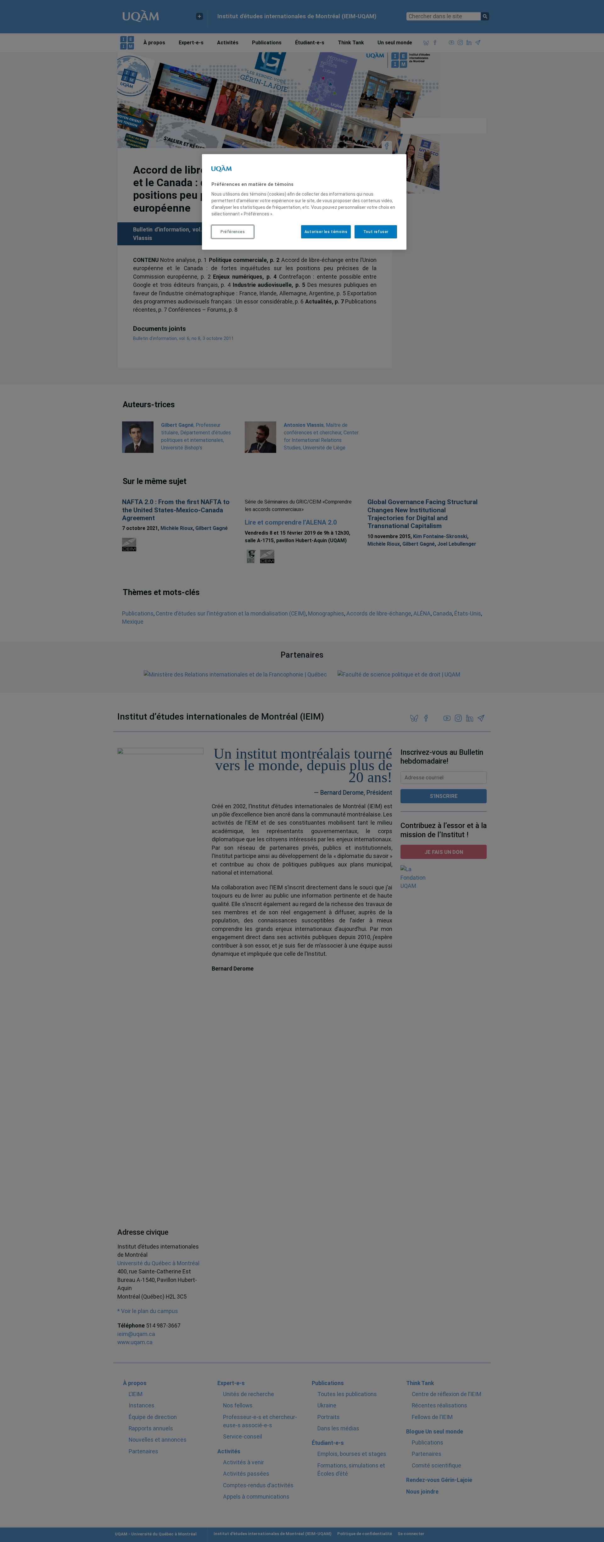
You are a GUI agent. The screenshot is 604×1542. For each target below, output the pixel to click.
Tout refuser (376, 232)
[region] (304, 202)
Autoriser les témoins (326, 232)
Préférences (233, 232)
